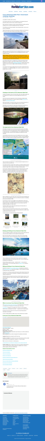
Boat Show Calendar (25, 421)
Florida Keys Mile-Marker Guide (7, 350)
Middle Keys (25, 368)
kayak (17, 368)
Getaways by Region (10, 1)
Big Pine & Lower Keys (16, 423)
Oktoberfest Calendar (25, 419)
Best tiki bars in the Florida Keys (7, 362)
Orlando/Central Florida (6, 421)
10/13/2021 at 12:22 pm (9, 384)
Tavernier (14, 420)
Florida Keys (13, 368)
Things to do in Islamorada (7, 353)
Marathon (21, 368)
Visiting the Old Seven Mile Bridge (8, 359)
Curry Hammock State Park (7, 327)
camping (9, 368)
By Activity (18, 1)
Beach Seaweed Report (26, 426)
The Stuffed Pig (5, 307)
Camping (16, 11)
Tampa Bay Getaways (5, 420)
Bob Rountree (6, 17)
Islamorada (14, 421)
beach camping (5, 368)
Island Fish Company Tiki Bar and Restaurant (10, 304)
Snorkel (25, 11)
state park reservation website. (10, 100)
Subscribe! (29, 1)
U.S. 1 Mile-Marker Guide (16, 418)
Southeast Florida (5, 418)
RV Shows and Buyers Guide (26, 422)
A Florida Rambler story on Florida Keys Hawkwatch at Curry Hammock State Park (15, 342)
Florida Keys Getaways (16, 417)
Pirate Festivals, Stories (26, 420)
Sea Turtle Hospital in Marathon (7, 364)
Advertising (31, 435)
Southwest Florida (5, 419)
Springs (30, 11)
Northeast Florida (5, 422)
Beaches (11, 11)
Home (4, 1)
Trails (34, 11)
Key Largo (14, 419)
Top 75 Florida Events (25, 417)
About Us (9, 435)
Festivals (24, 1)
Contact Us (13, 435)
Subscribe (36, 435)
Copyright (26, 435)
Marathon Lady (21, 263)
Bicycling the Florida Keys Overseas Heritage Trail (10, 357)
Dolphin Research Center (7, 269)
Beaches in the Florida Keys (7, 355)
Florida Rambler (22, 433)
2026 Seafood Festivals (26, 418)
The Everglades (5, 417)
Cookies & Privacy (20, 435)
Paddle (20, 11)
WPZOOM (29, 438)
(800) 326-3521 (24, 99)
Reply (13, 384)
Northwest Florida (5, 423)
